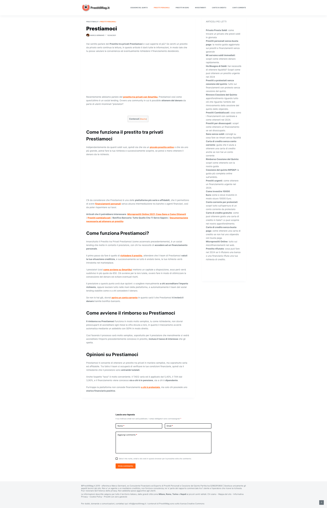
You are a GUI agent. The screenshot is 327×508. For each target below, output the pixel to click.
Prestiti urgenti (214, 180)
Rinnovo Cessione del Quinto (221, 94)
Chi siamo (211, 494)
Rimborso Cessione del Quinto (222, 159)
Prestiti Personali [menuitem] (162, 8)
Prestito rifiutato (215, 248)
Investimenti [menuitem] (200, 8)
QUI (96, 490)
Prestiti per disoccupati (218, 123)
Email (170, 426)
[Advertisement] (138, 74)
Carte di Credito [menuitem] (219, 8)
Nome (121, 426)
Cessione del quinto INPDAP (221, 170)
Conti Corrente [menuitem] (239, 8)
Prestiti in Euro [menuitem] (182, 8)
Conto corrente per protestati (221, 202)
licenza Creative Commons (192, 503)
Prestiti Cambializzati (217, 112)
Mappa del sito (224, 494)
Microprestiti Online (216, 241)
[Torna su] (321, 502)
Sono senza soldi (215, 134)
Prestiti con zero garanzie (115, 496)
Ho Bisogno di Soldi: (216, 66)
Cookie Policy (96, 496)
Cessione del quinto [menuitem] (139, 8)
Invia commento (125, 466)
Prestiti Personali (108, 22)
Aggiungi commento (127, 435)
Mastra (143, 119)
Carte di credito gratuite (219, 213)
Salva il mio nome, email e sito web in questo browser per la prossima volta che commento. (155, 459)
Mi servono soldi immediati (220, 55)
